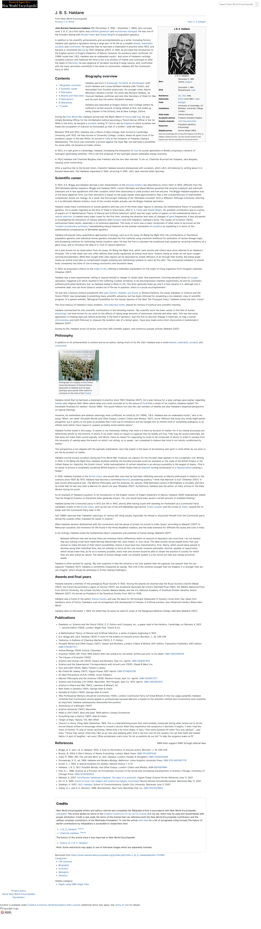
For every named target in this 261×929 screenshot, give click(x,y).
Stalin (185, 506)
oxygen (194, 277)
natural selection (63, 216)
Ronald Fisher (88, 34)
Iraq (139, 116)
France (128, 116)
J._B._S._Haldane (68, 829)
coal (136, 150)
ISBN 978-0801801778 (174, 760)
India (193, 90)
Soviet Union (95, 476)
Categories (60, 858)
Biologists (64, 872)
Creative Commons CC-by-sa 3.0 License (125, 813)
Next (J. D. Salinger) (197, 22)
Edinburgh (112, 83)
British (181, 99)
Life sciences (65, 861)
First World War (74, 116)
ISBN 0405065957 (153, 681)
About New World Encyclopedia (18, 894)
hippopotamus (184, 467)
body (74, 63)
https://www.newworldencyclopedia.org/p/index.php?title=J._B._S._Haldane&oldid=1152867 (118, 855)
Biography (64, 865)
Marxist (81, 50)
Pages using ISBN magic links (74, 884)
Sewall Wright (107, 34)
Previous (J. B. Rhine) (64, 22)
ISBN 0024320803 (153, 788)
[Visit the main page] (20, 4)
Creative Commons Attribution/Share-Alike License (54, 905)
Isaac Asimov (110, 292)
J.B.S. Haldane (85, 784)
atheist (136, 43)
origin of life (100, 268)
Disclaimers (18, 897)
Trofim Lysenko (154, 506)
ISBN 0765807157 (68, 646)
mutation (117, 219)
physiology (60, 313)
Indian (197, 99)
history (81, 829)
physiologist (138, 83)
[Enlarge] (97, 382)
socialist (59, 46)
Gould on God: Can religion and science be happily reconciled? (107, 781)
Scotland (123, 83)
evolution (157, 226)
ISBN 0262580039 (174, 653)
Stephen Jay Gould (128, 292)
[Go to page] (257, 4)
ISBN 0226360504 (84, 774)
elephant (146, 467)
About (57, 4)
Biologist (182, 102)
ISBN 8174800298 (126, 671)
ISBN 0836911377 (148, 678)
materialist (147, 43)
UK (179, 96)
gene (171, 216)
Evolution (63, 868)
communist (74, 46)
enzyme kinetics (134, 185)
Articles (46, 4)
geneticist (104, 31)
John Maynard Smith (187, 121)
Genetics (63, 875)
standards (61, 813)
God (145, 403)
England (188, 82)
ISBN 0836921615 (141, 661)
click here (143, 820)
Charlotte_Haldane (69, 833)
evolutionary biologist (126, 31)
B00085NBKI (160, 767)
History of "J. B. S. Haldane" (74, 843)
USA (184, 96)
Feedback (70, 4)
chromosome (62, 320)
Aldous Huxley (99, 599)
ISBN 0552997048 (146, 753)
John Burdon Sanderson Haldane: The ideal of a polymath (106, 777)
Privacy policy (18, 890)
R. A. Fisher (137, 210)
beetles (59, 403)
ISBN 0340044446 (158, 756)
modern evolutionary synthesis (71, 226)
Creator (88, 393)
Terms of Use (122, 905)
